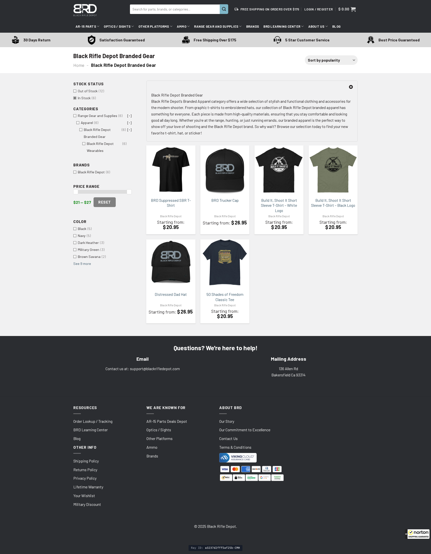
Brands (252, 26)
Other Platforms (153, 26)
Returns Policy (85, 469)
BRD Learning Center (281, 26)
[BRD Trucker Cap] (224, 169)
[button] (417, 534)
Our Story (226, 421)
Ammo (181, 26)
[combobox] (175, 9)
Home (78, 65)
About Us (316, 26)
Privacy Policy (85, 478)
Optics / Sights (117, 26)
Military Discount (87, 504)
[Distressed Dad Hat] (170, 262)
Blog (336, 26)
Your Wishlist (84, 495)
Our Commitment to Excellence (244, 429)
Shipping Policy (86, 460)
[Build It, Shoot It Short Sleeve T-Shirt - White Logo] (279, 169)
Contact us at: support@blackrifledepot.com (143, 368)
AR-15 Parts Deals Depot (166, 421)
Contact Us (228, 438)
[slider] (75, 191)
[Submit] (224, 9)
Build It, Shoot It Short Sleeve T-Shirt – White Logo (279, 205)
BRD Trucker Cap (225, 200)
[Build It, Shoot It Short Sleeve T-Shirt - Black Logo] (333, 169)
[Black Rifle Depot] (99, 10)
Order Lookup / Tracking (92, 421)
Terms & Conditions (235, 447)
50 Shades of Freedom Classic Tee (225, 297)
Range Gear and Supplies (216, 26)
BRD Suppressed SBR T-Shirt (171, 203)
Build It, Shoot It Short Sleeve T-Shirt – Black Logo (333, 203)
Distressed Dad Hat (171, 294)
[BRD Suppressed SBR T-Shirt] (170, 169)
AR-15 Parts (86, 26)
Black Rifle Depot (171, 216)
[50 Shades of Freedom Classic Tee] (224, 262)
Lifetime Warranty (88, 486)
